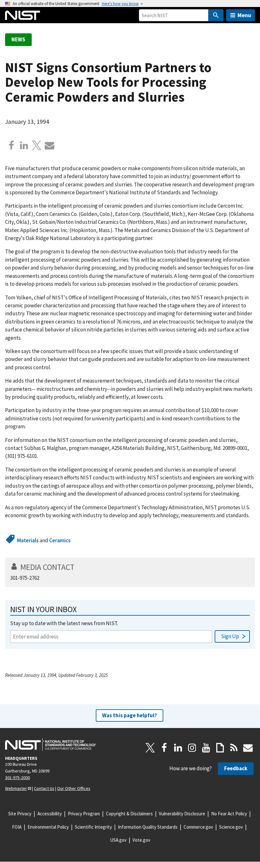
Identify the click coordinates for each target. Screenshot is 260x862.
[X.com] (36, 145)
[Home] (22, 15)
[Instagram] (192, 748)
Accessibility (49, 814)
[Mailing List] (248, 748)
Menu (244, 15)
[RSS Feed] (234, 748)
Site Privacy (19, 814)
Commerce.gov (198, 827)
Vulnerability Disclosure (182, 814)
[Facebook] (11, 145)
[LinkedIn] (178, 748)
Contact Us (44, 788)
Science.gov (231, 827)
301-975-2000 (17, 777)
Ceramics (60, 540)
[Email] (49, 145)
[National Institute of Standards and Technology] (50, 744)
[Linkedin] (24, 145)
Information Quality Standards (148, 827)
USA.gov (118, 840)
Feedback (235, 768)
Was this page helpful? (129, 715)
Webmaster (16, 788)
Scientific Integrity (93, 827)
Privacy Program (84, 814)
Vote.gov (141, 840)
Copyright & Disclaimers (129, 814)
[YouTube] (206, 748)
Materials (28, 540)
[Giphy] (220, 748)
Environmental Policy (48, 827)
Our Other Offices (73, 788)
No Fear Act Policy (229, 814)
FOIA (17, 827)
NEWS (18, 39)
